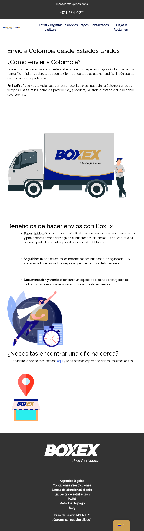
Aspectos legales (72, 481)
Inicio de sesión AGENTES (72, 515)
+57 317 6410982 (72, 12)
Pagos (84, 25)
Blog (72, 508)
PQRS (72, 499)
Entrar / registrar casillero (50, 27)
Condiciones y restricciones (72, 485)
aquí (60, 361)
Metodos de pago (72, 503)
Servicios (71, 25)
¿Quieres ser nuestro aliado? (72, 519)
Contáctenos (100, 25)
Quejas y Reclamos (120, 27)
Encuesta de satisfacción (72, 494)
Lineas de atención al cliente (72, 490)
